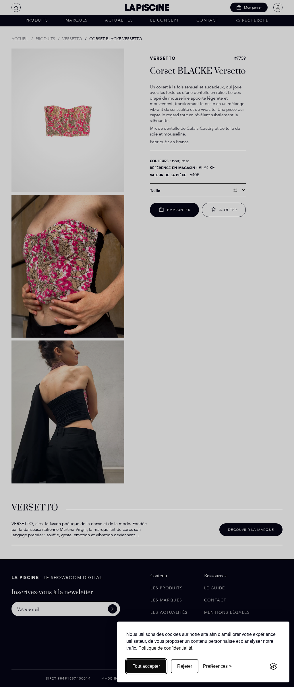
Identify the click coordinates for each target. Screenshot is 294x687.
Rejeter (184, 666)
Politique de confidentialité (165, 648)
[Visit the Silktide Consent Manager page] (273, 666)
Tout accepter (146, 666)
